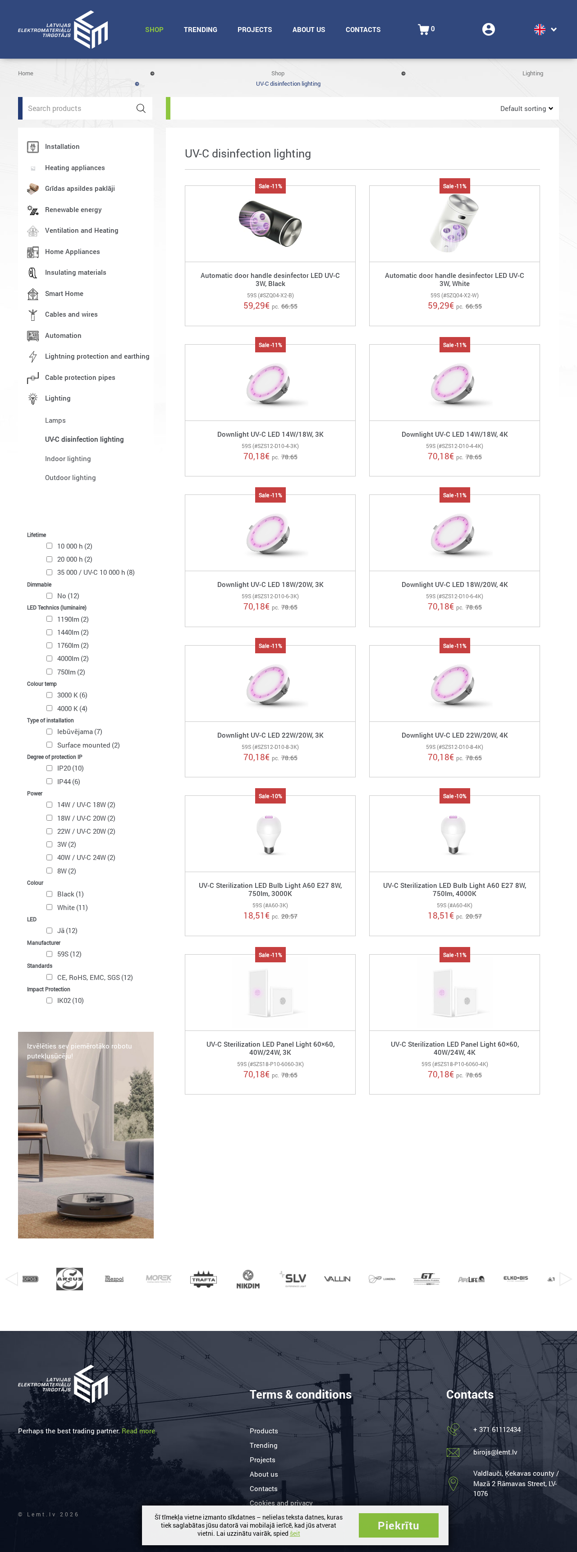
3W (66, 844)
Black (70, 893)
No (68, 595)
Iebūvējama (79, 731)
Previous (11, 1279)
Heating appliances (75, 167)
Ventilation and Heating (82, 230)
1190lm (73, 619)
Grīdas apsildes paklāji (80, 188)
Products (264, 1430)
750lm (71, 671)
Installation (62, 146)
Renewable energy (73, 209)
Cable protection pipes (80, 377)
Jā (67, 930)
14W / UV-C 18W (86, 804)
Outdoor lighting (70, 477)
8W (66, 870)
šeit (295, 1533)
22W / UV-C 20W (86, 831)
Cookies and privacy (281, 1502)
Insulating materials (75, 272)
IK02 (70, 1000)
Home (25, 73)
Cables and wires (71, 314)
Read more (138, 1430)
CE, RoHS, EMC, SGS (95, 977)
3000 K (72, 694)
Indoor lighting (68, 458)
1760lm (73, 645)
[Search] (141, 108)
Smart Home (64, 293)
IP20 (70, 767)
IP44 (68, 781)
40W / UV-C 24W (86, 857)
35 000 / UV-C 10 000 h (96, 572)
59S (69, 953)
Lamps (55, 420)
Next (565, 1279)
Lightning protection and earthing (97, 355)
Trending (200, 29)
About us (309, 29)
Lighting (532, 73)
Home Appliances (72, 251)
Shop (154, 29)
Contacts (363, 29)
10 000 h (74, 545)
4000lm (73, 658)
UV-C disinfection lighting (84, 438)
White (72, 907)
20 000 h (74, 559)
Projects (255, 29)
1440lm (73, 632)
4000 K (72, 708)
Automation (63, 335)
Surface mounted (88, 744)
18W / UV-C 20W (86, 817)
